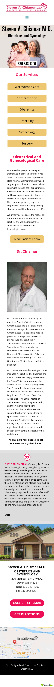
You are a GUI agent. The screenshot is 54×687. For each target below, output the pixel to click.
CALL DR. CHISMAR (27, 603)
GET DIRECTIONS (27, 614)
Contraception (27, 98)
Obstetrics (27, 109)
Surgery (27, 143)
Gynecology (27, 132)
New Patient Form (27, 239)
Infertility (27, 121)
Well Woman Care (27, 87)
